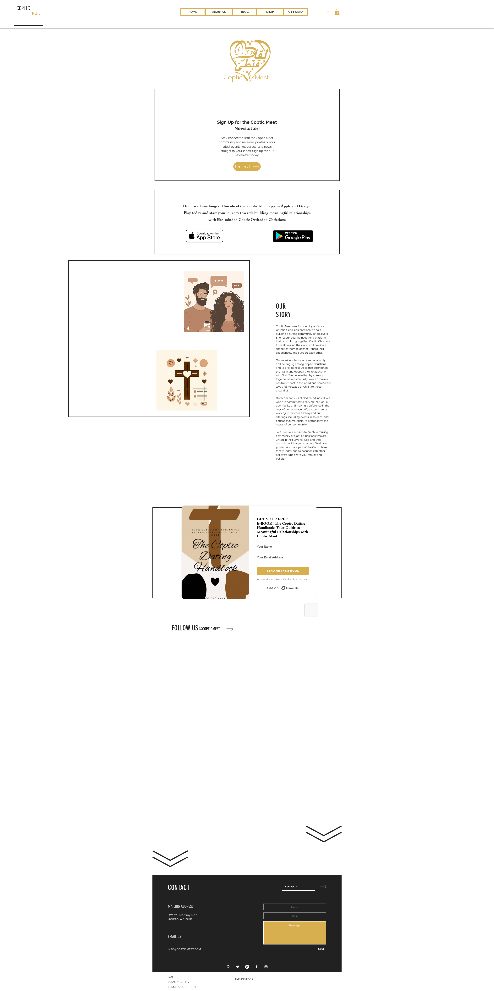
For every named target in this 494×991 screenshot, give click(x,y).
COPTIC (23, 8)
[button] (337, 12)
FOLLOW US (186, 628)
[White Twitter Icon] (238, 967)
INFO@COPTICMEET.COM (184, 949)
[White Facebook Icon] (257, 967)
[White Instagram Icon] (266, 967)
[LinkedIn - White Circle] (247, 967)
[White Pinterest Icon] (228, 967)
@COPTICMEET (209, 628)
